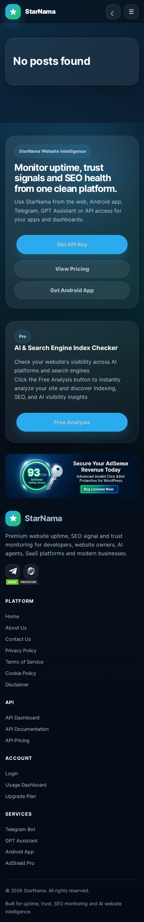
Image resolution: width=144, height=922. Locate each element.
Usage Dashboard (26, 785)
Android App (19, 852)
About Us (16, 628)
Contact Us (18, 639)
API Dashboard (22, 718)
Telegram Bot (20, 829)
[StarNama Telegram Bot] (12, 571)
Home (12, 616)
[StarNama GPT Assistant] (30, 571)
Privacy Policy (21, 651)
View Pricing (72, 268)
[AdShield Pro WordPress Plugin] (72, 476)
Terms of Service (24, 662)
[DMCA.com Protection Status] (22, 583)
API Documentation (27, 729)
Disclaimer (16, 685)
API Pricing (17, 740)
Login (11, 774)
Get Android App (72, 290)
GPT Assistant (21, 841)
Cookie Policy (20, 673)
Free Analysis (72, 422)
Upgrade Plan (20, 796)
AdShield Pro (19, 863)
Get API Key (72, 244)
